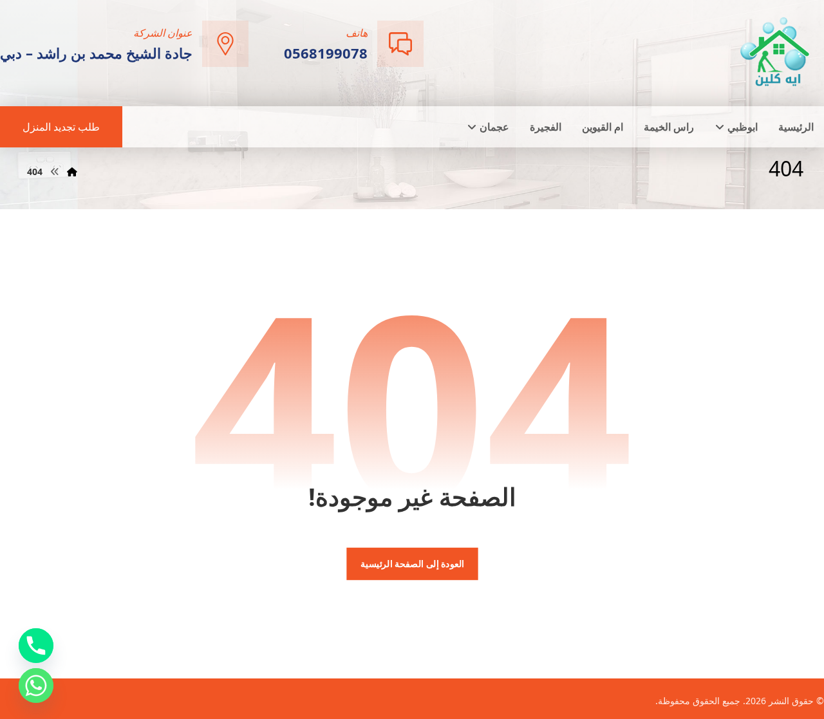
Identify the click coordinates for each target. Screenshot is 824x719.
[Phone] (36, 645)
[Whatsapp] (36, 685)
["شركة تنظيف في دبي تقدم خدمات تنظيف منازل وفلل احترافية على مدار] (775, 51)
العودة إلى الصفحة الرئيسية (412, 563)
